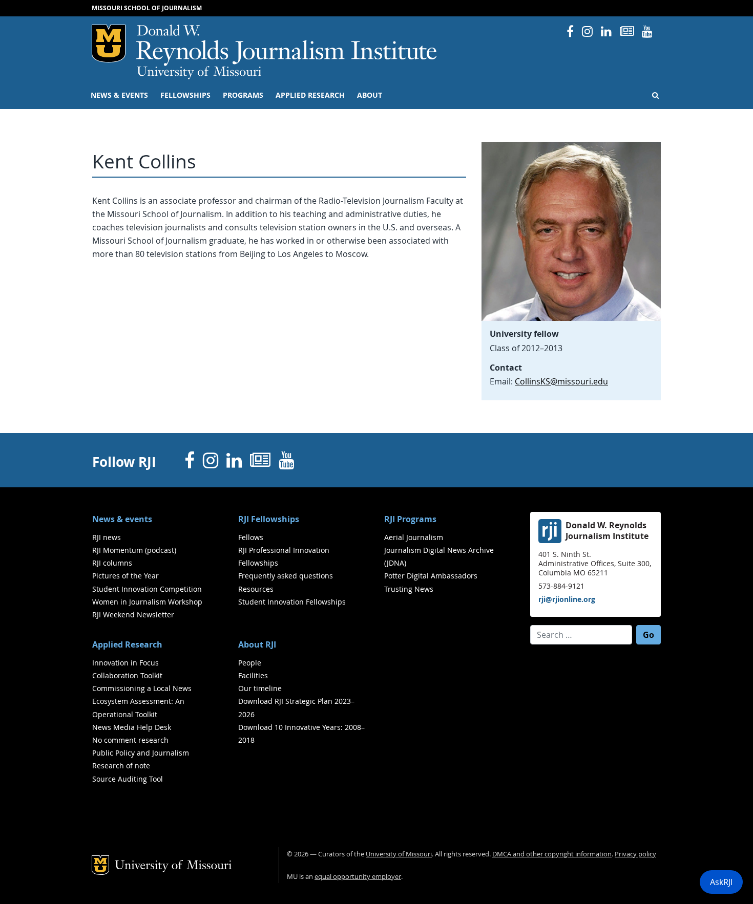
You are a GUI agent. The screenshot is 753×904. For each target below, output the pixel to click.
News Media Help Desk (131, 727)
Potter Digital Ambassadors (430, 575)
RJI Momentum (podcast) (134, 550)
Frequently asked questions (285, 575)
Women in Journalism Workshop (147, 602)
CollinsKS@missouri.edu (561, 381)
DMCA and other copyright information (552, 854)
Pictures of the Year (125, 575)
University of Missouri (199, 72)
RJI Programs (410, 519)
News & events (119, 95)
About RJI (257, 644)
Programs (243, 95)
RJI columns (112, 563)
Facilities (253, 675)
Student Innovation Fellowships (292, 602)
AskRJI (721, 882)
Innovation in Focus (125, 663)
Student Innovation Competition (147, 589)
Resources (256, 589)
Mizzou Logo (109, 43)
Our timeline (260, 688)
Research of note (121, 765)
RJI (287, 45)
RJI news (106, 537)
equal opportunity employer (358, 876)
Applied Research (310, 95)
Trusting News (408, 589)
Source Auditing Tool (127, 779)
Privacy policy (635, 854)
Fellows (250, 537)
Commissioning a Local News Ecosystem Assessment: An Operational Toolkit (142, 701)
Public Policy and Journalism (140, 753)
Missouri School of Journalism (147, 8)
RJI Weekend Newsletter (133, 614)
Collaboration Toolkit (127, 675)
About (369, 95)
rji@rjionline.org (566, 599)
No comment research (130, 740)
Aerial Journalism (413, 537)
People (249, 663)
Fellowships (185, 95)
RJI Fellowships (268, 519)
